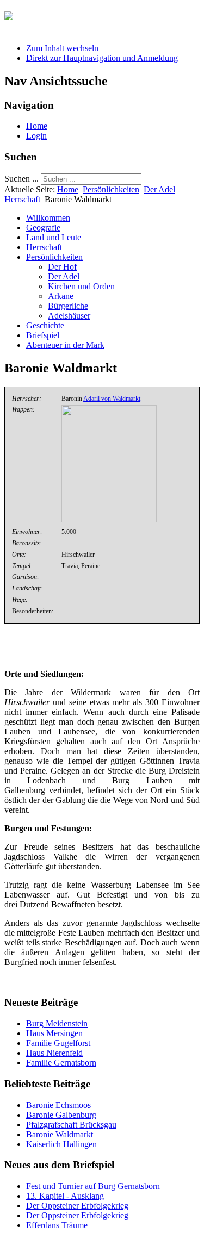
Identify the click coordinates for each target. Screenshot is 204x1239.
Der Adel (159, 189)
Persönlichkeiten (111, 189)
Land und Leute (53, 237)
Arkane (60, 296)
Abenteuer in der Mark (65, 345)
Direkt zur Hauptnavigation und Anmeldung (102, 58)
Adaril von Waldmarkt (111, 398)
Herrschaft (22, 199)
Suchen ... (21, 178)
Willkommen (48, 217)
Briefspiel (42, 335)
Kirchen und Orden (81, 286)
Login (36, 135)
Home (36, 125)
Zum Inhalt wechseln (62, 48)
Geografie (43, 227)
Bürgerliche (68, 305)
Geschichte (45, 325)
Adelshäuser (69, 315)
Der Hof (62, 266)
